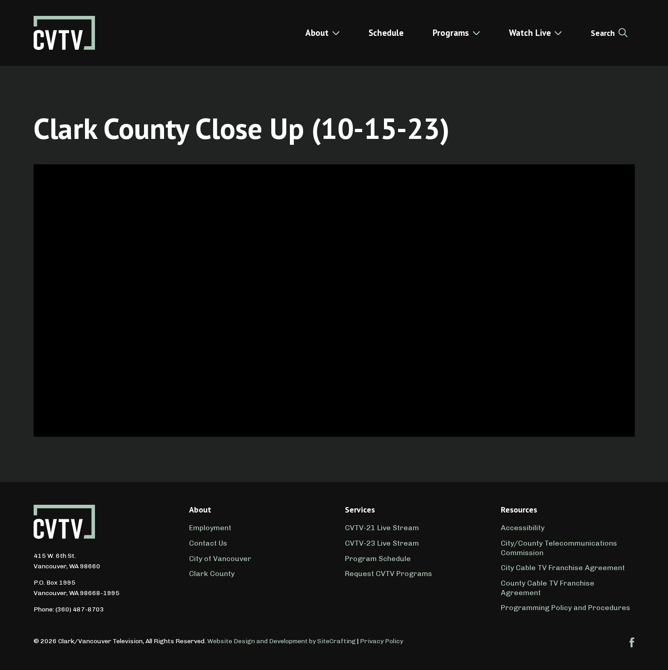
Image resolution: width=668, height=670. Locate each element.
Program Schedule (378, 558)
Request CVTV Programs (388, 573)
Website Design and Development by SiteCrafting (281, 641)
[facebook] (632, 642)
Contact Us (208, 543)
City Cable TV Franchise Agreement (563, 567)
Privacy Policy (381, 641)
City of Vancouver (220, 558)
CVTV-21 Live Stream (382, 527)
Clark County (211, 573)
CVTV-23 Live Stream (382, 543)
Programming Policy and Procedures (565, 607)
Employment (210, 527)
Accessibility (522, 527)
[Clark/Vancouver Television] (64, 33)
